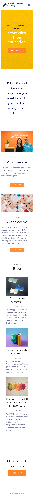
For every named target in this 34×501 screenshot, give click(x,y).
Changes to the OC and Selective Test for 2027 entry (17, 403)
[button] (31, 5)
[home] (14, 5)
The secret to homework (17, 300)
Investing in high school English (17, 352)
